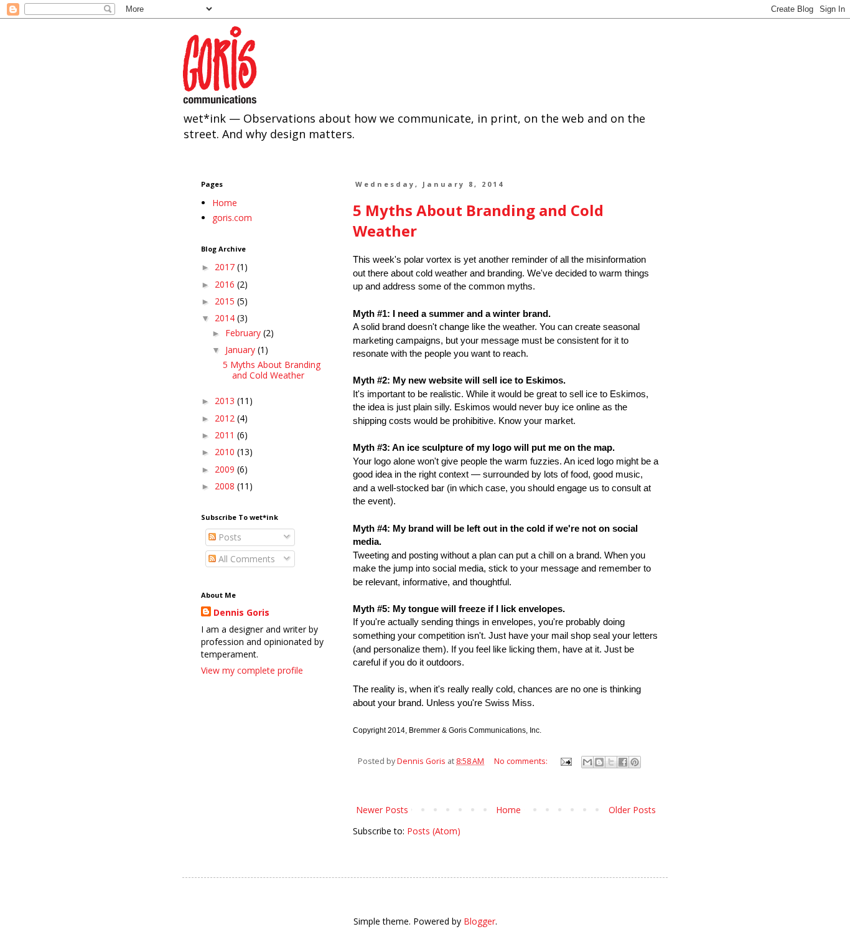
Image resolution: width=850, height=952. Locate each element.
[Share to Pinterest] (634, 762)
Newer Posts (382, 810)
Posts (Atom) (433, 831)
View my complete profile (252, 670)
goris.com (232, 218)
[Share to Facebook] (623, 762)
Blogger (479, 921)
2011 (226, 435)
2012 (226, 418)
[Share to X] (611, 762)
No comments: (521, 761)
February (244, 333)
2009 (226, 469)
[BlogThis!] (599, 762)
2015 (226, 301)
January (241, 350)
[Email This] (587, 762)
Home (508, 810)
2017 (226, 267)
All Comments (245, 559)
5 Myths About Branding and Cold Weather (271, 370)
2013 (226, 401)
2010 (226, 452)
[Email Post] (565, 761)
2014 (226, 318)
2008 (226, 486)
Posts (228, 537)
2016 (226, 284)
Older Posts (632, 810)
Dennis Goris (241, 612)
